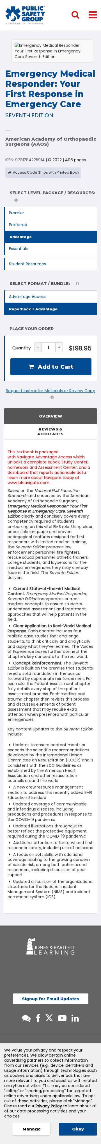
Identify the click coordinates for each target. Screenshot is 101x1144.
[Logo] (25, 15)
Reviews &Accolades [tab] (50, 431)
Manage (31, 1129)
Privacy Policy (49, 1106)
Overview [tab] (50, 416)
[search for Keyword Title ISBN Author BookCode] (80, 15)
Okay (78, 1129)
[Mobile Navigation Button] (93, 14)
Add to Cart (55, 366)
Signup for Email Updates (50, 998)
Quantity (21, 348)
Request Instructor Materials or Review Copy (50, 391)
